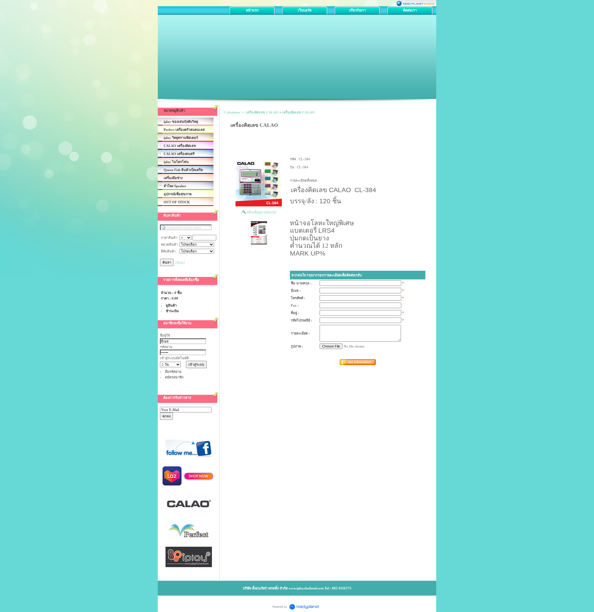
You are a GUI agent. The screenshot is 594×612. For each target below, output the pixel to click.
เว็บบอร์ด (305, 10)
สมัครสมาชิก (174, 377)
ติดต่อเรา (410, 10)
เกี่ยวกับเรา (357, 10)
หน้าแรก (252, 10)
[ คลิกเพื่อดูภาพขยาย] (258, 212)
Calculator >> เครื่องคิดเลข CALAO (251, 112)
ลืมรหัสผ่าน (173, 371)
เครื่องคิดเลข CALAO (298, 112)
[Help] (180, 262)
